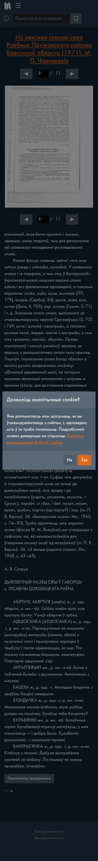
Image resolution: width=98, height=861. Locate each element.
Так (84, 460)
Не (69, 460)
